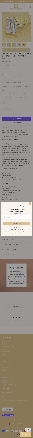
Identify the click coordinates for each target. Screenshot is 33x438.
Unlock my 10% (16, 223)
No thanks (17, 227)
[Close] (30, 203)
